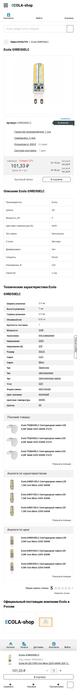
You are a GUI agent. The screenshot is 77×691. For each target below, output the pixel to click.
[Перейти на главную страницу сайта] (27, 5)
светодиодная (46, 373)
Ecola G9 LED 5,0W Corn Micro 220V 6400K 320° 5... (44, 663)
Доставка (38, 647)
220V (41, 341)
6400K (42, 400)
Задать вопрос (75, 345)
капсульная (45, 389)
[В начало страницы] (70, 685)
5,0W (41, 330)
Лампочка (44, 367)
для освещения (46, 335)
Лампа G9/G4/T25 (19, 42)
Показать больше (61, 464)
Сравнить (9, 686)
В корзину (56, 179)
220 (40, 346)
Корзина (69, 18)
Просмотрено (57, 686)
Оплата (24, 647)
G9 (40, 405)
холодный (44, 394)
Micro (41, 362)
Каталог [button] (10, 647)
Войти (39, 18)
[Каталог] (6, 5)
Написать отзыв (61, 593)
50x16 (42, 351)
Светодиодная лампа (50, 378)
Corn (41, 357)
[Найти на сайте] (70, 28)
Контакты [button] (9, 18)
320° (41, 383)
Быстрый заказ (24, 179)
